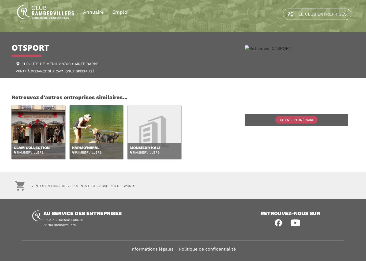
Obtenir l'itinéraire (296, 120)
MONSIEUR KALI (145, 148)
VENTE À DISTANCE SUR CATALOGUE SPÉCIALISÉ (55, 71)
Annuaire (93, 12)
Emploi (120, 12)
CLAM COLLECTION (32, 148)
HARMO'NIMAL (85, 148)
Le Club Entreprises (322, 14)
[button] (278, 223)
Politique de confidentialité (207, 249)
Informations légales (151, 249)
